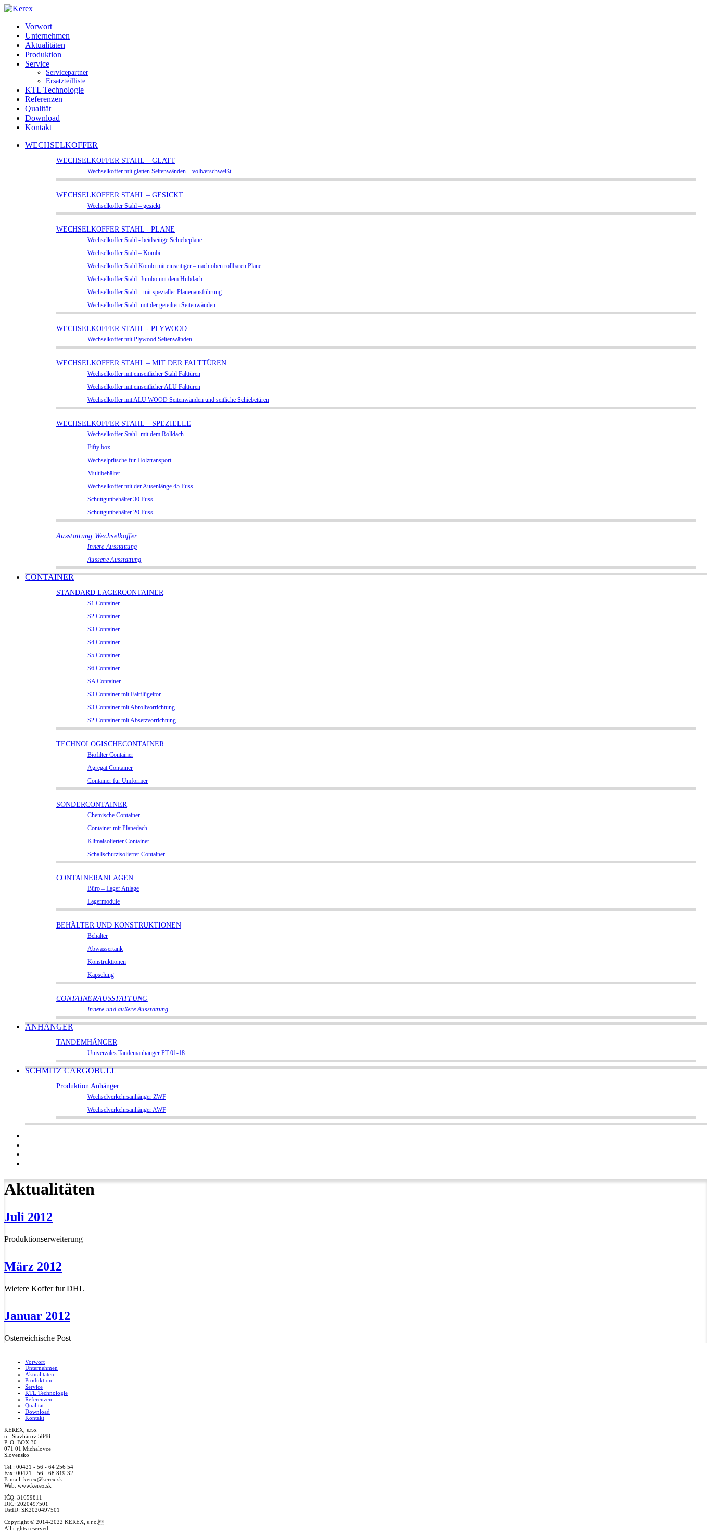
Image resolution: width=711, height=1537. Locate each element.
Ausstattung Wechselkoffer (96, 536)
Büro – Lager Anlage (113, 888)
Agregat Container (110, 768)
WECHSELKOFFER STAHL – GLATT (115, 160)
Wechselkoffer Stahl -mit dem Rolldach (135, 434)
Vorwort (38, 26)
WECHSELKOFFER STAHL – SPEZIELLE (123, 423)
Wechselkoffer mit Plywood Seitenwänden (139, 339)
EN (29, 1164)
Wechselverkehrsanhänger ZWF (126, 1097)
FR (29, 1155)
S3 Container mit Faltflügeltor (124, 694)
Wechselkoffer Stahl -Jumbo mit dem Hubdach (144, 279)
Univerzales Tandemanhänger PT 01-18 (136, 1053)
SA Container (104, 681)
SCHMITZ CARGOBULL (71, 1070)
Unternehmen (47, 35)
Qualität (38, 108)
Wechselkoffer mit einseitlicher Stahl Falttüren (143, 374)
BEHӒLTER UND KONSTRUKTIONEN (118, 925)
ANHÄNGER (49, 1026)
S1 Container (103, 603)
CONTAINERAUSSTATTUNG (102, 998)
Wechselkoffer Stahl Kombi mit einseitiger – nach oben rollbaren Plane (174, 266)
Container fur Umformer (117, 781)
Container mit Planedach (117, 828)
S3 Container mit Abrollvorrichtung (131, 707)
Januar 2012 (37, 1316)
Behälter (97, 936)
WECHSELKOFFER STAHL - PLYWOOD (121, 329)
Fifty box (98, 447)
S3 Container (103, 629)
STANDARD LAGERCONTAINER (109, 592)
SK (29, 1136)
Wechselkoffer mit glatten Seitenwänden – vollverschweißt (159, 171)
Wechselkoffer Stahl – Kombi (123, 253)
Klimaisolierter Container (118, 841)
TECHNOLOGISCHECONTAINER (110, 744)
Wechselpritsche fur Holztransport (129, 460)
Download (42, 117)
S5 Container (103, 655)
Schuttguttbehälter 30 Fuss (120, 499)
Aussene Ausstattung (114, 559)
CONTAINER (49, 577)
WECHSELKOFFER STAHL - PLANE (115, 229)
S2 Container (103, 616)
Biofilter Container (110, 755)
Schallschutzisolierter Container (126, 854)
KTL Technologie (54, 89)
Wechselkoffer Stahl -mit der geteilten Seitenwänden (151, 305)
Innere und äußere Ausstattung (127, 1009)
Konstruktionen (106, 962)
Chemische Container (113, 815)
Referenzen (43, 99)
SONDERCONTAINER (91, 804)
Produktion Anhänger (87, 1086)
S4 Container (103, 642)
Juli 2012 (28, 1217)
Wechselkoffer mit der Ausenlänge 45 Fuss (140, 486)
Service (37, 63)
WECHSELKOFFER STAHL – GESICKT (119, 195)
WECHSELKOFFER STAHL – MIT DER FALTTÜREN (141, 363)
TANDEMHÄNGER (86, 1042)
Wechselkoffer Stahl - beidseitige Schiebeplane (144, 240)
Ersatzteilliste (65, 81)
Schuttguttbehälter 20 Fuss (120, 512)
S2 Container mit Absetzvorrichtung (131, 720)
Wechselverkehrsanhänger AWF (126, 1110)
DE (29, 1145)
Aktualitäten (45, 45)
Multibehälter (103, 473)
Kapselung (100, 975)
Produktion (43, 54)
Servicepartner (67, 73)
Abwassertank (105, 949)
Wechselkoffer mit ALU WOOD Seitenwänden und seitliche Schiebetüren (178, 400)
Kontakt (38, 127)
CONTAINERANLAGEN (94, 878)
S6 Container (103, 668)
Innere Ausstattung (112, 546)
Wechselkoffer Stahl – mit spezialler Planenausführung (154, 292)
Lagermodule (103, 901)
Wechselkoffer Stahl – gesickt (123, 205)
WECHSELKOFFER (61, 145)
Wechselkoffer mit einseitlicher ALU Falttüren (143, 387)
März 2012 (33, 1266)
